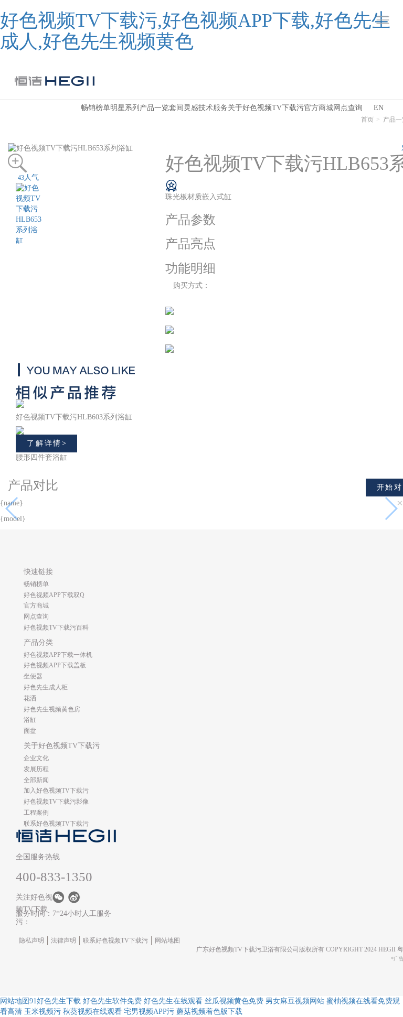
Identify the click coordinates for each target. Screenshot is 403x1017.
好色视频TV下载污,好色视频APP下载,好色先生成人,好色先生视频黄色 (195, 31)
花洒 (30, 698)
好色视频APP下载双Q (54, 595)
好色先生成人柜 (46, 687)
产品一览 (154, 108)
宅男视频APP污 (149, 1011)
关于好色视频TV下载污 (266, 108)
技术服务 (213, 108)
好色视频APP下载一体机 (58, 654)
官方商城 (318, 108)
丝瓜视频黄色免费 (234, 1001)
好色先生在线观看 (173, 1001)
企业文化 (36, 758)
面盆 (30, 730)
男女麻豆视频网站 (295, 1001)
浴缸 (30, 719)
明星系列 (125, 108)
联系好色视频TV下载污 (56, 823)
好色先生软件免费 (112, 1001)
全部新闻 (36, 780)
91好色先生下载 (55, 1001)
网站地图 (167, 940)
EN (379, 108)
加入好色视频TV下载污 (56, 790)
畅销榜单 (95, 108)
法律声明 (63, 940)
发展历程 (36, 769)
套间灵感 (183, 108)
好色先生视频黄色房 (52, 709)
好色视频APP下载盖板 (55, 665)
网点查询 (348, 108)
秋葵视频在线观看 (92, 1011)
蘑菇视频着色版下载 (209, 1011)
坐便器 (33, 676)
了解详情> (47, 443)
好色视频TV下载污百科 (56, 627)
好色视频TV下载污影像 (56, 801)
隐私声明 (31, 940)
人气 (28, 177)
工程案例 (36, 812)
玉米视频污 (42, 1011)
